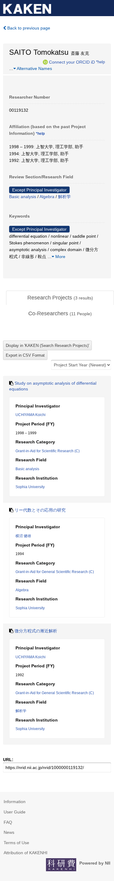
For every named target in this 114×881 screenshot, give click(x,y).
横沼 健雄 (23, 536)
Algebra (47, 196)
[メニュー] (106, 7)
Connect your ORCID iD (72, 61)
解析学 (64, 196)
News (9, 832)
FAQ (8, 822)
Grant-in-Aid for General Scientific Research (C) (55, 572)
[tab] (60, 298)
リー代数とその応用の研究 (40, 510)
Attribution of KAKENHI (25, 852)
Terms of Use (16, 842)
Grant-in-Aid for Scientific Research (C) (48, 451)
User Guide (15, 811)
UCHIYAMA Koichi (31, 415)
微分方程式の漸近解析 (36, 630)
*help (100, 62)
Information (15, 801)
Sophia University (30, 487)
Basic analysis (22, 196)
